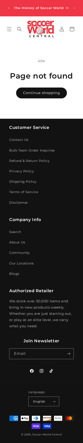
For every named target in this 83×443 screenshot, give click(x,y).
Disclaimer (18, 202)
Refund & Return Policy (29, 161)
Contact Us (19, 140)
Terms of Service (23, 192)
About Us (17, 242)
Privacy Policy (21, 171)
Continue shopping (41, 93)
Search (15, 232)
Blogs (14, 274)
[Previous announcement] (8, 8)
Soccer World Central (47, 434)
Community (19, 253)
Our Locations (21, 263)
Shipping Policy (23, 181)
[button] (9, 29)
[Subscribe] (68, 353)
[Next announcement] (74, 8)
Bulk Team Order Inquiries (32, 150)
